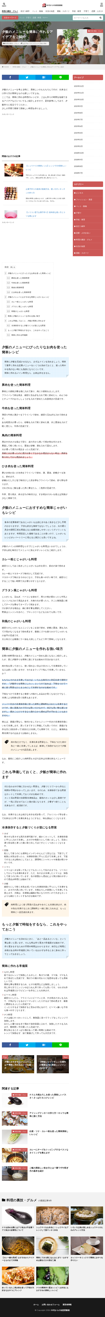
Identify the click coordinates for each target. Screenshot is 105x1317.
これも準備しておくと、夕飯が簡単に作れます (25, 321)
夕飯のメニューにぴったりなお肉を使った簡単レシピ (28, 273)
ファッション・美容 (84, 199)
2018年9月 (78, 159)
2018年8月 (78, 166)
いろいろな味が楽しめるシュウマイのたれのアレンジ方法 (87, 1228)
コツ (30, 43)
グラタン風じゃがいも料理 (20, 306)
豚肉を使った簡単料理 (18, 278)
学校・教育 (76, 11)
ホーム (36, 1304)
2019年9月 (78, 106)
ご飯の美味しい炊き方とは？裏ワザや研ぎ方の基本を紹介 (48, 1169)
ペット (22, 17)
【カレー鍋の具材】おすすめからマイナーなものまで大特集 (18, 1258)
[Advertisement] (35, 134)
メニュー (36, 43)
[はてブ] (43, 77)
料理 (39, 17)
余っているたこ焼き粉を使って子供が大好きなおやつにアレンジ (18, 1288)
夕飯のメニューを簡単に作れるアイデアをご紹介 (47, 67)
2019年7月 (78, 119)
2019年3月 (78, 139)
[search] (100, 17)
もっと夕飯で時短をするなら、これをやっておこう (27, 330)
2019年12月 (79, 86)
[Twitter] (27, 77)
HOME (6, 67)
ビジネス (79, 193)
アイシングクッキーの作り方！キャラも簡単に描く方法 (48, 1114)
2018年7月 (78, 173)
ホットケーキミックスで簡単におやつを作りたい (87, 1258)
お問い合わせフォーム (51, 1304)
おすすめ (25, 43)
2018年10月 (79, 153)
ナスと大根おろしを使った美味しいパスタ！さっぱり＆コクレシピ (47, 1096)
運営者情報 (67, 1304)
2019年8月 (78, 113)
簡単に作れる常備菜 (17, 335)
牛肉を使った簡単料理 (18, 283)
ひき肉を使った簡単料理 (19, 292)
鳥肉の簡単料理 (15, 287)
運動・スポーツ (63, 11)
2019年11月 (79, 93)
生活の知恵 (49, 11)
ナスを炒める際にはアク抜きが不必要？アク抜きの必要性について (18, 1228)
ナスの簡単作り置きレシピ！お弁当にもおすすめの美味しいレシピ (52, 1288)
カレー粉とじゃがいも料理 (20, 302)
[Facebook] (10, 77)
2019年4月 (78, 133)
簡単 (44, 43)
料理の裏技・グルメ (10, 11)
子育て (86, 11)
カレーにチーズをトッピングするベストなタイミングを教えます (48, 1151)
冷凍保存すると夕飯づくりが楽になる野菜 (26, 325)
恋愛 (34, 17)
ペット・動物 (37, 11)
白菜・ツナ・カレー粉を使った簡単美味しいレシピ (48, 1132)
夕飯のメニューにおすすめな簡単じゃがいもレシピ (27, 297)
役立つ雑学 (25, 11)
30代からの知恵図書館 (60, 1310)
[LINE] (60, 77)
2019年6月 (78, 126)
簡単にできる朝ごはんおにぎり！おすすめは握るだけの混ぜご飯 (52, 1258)
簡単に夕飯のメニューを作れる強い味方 (22, 316)
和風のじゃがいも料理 (18, 311)
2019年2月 (78, 146)
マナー (45, 17)
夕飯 (41, 43)
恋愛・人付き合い (83, 233)
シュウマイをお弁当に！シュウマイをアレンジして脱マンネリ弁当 (52, 1228)
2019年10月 (79, 99)
